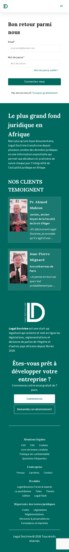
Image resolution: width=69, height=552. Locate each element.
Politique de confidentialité (34, 454)
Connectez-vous (34, 82)
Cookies (43, 445)
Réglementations (34, 514)
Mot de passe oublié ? (46, 70)
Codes (25, 510)
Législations (40, 510)
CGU (32, 445)
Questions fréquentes (34, 458)
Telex (39, 491)
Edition (26, 496)
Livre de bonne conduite (34, 450)
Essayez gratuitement (45, 93)
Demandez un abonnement (34, 409)
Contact (48, 473)
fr (61, 6)
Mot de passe (16, 57)
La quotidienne (23, 491)
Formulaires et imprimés (34, 523)
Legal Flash (40, 496)
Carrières (34, 473)
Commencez (34, 399)
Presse (21, 473)
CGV (23, 445)
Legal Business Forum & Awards (34, 487)
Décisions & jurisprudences (34, 519)
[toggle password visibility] (59, 63)
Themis (50, 491)
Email (11, 42)
